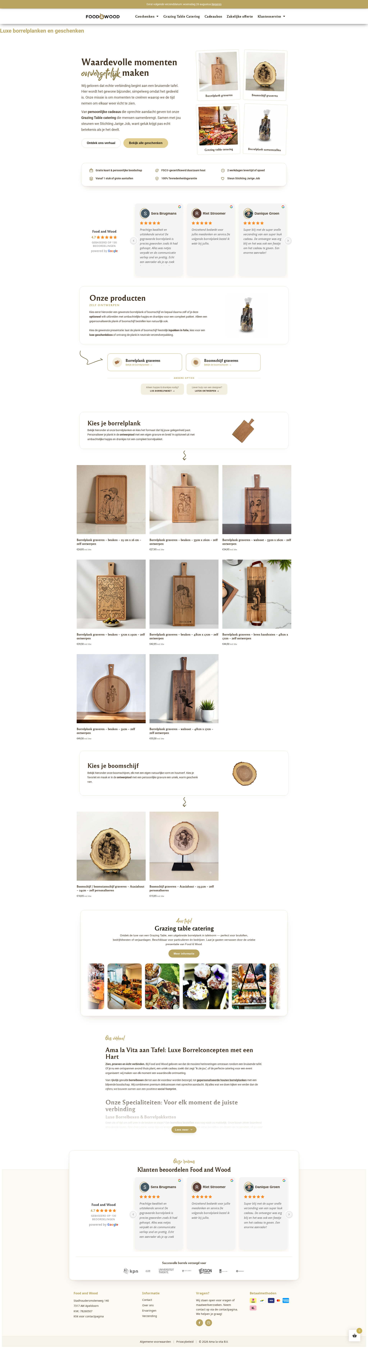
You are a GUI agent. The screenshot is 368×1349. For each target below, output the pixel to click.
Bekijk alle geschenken (146, 143)
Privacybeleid (185, 1341)
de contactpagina (226, 1309)
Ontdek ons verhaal (101, 143)
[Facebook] (199, 1322)
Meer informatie (184, 953)
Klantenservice (269, 16)
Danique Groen (267, 213)
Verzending (149, 1316)
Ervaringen (149, 1310)
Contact (147, 1300)
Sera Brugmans (164, 213)
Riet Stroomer (214, 213)
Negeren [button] (217, 4)
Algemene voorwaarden (155, 1341)
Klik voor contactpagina (89, 1316)
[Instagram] (208, 1322)
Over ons (148, 1305)
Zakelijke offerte (240, 16)
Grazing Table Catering (181, 16)
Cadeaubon (213, 16)
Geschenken (144, 16)
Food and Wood (104, 231)
